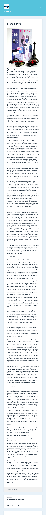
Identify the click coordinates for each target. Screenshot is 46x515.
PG (16, 489)
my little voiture (8, 11)
